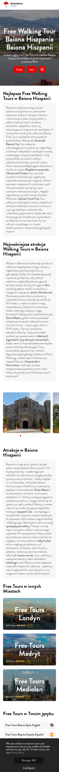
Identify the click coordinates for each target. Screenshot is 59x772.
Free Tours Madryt (29, 649)
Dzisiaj (19, 69)
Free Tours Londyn (29, 614)
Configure (29, 768)
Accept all (29, 760)
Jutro (31, 69)
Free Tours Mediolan (29, 685)
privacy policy (17, 752)
